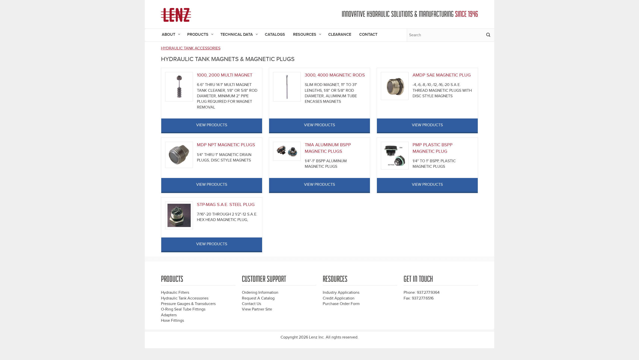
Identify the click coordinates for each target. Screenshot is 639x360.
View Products (211, 125)
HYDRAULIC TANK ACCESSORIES (190, 48)
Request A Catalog (258, 298)
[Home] (176, 15)
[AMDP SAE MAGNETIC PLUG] (394, 86)
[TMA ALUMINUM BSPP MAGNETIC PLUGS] (287, 151)
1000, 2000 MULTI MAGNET (224, 75)
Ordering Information (260, 292)
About (166, 35)
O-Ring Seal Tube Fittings (183, 309)
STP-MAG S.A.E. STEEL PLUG (226, 204)
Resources (302, 35)
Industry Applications (341, 292)
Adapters (169, 315)
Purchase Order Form (341, 304)
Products (195, 35)
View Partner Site (257, 309)
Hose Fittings (172, 320)
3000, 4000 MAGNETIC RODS (335, 75)
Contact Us (251, 304)
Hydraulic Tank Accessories (184, 298)
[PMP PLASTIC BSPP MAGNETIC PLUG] (394, 155)
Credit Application (338, 298)
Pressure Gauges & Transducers (188, 304)
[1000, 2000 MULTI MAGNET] (179, 86)
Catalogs (275, 34)
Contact (368, 34)
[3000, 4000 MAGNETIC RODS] (287, 86)
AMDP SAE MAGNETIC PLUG (442, 75)
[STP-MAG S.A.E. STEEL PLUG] (179, 215)
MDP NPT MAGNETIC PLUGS (226, 145)
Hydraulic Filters (175, 292)
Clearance (339, 34)
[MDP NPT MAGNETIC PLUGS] (179, 154)
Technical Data (234, 35)
